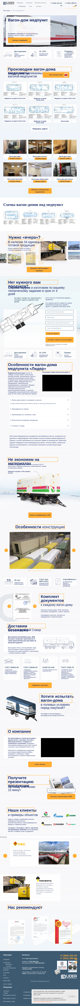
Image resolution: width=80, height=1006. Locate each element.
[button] (15, 98)
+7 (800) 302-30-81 (39, 963)
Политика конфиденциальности (40, 981)
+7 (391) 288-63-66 (33, 961)
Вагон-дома (6, 10)
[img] (15, 147)
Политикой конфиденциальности (43, 1001)
